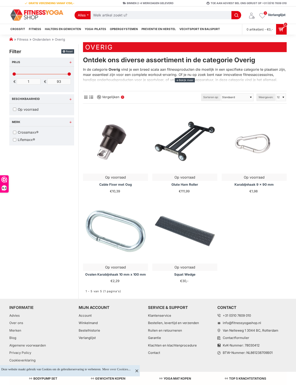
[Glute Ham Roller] (184, 141)
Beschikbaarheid (26, 99)
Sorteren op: (210, 97)
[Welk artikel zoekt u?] (236, 15)
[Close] (137, 371)
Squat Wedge (184, 274)
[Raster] (85, 97)
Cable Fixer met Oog (115, 184)
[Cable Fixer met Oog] (115, 141)
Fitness (22, 39)
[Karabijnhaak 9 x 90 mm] (254, 141)
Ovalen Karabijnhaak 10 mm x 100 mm (115, 274)
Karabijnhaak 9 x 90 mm (254, 184)
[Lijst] (91, 97)
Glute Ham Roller (184, 184)
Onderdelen (42, 39)
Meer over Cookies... (116, 369)
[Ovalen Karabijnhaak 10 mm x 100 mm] (115, 231)
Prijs (16, 62)
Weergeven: (266, 97)
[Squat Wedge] (184, 231)
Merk (16, 122)
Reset (69, 51)
